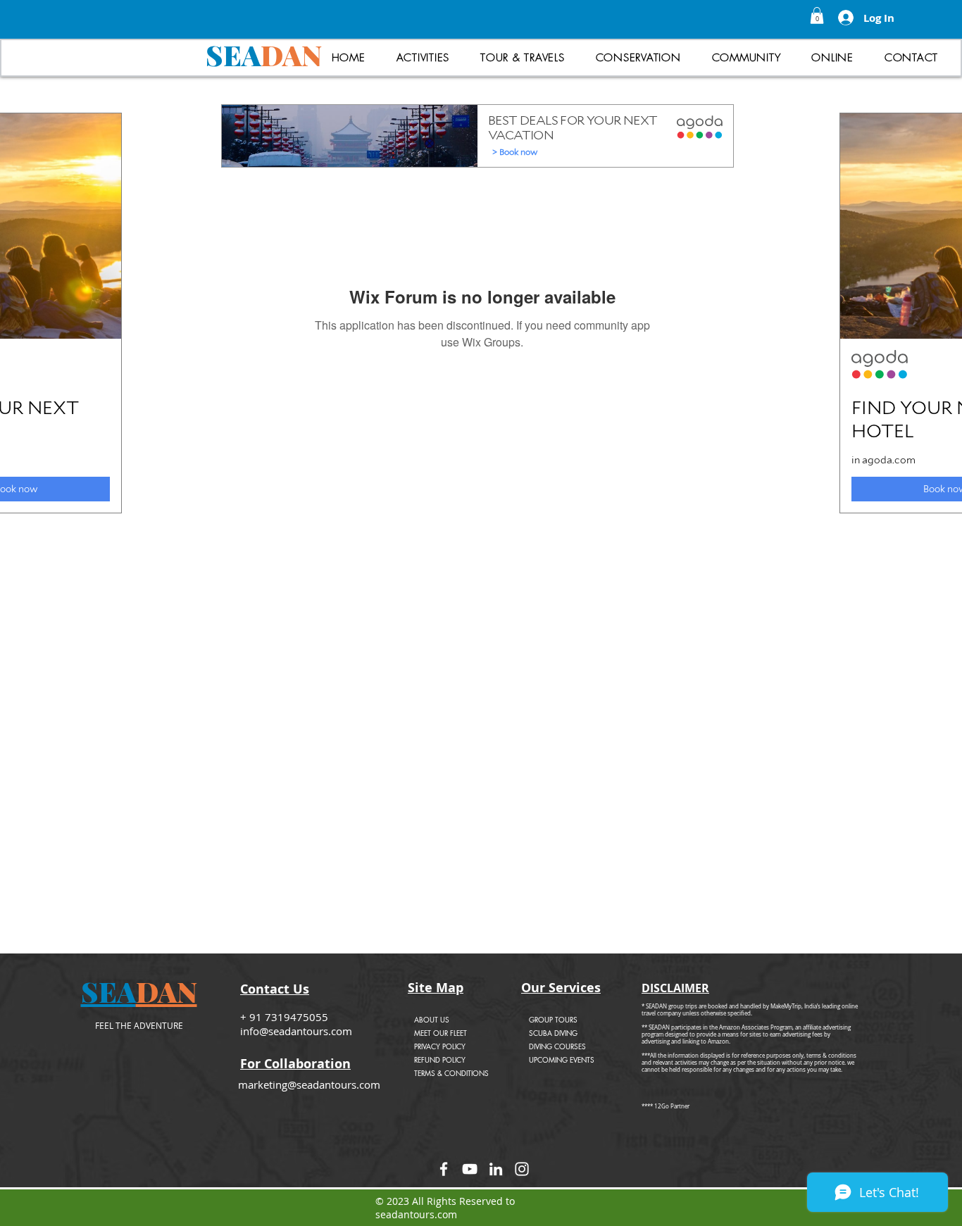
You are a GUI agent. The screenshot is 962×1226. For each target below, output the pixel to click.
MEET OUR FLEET (440, 1032)
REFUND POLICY (440, 1059)
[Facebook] (444, 1169)
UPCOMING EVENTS (561, 1059)
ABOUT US (431, 1019)
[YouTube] (470, 1169)
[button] (817, 15)
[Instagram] (522, 1169)
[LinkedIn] (496, 1169)
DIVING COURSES (557, 1046)
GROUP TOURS (553, 1019)
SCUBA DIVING (553, 1032)
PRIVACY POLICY (440, 1046)
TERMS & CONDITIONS (451, 1073)
